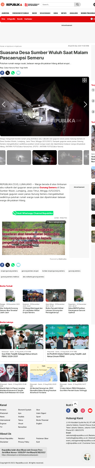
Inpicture (10, 46)
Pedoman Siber (42, 438)
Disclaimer (4, 442)
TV (1, 427)
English (39, 423)
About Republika (6, 438)
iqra (56, 13)
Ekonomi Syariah (20, 13)
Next (85, 138)
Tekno (20, 420)
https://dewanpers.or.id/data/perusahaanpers (20, 455)
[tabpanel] (44, 157)
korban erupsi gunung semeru (53, 271)
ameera (5, 13)
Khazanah (4, 413)
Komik (19, 19)
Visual (20, 423)
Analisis (21, 417)
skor (34, 13)
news (63, 13)
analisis (74, 13)
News (2, 417)
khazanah (45, 13)
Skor (38, 410)
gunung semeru (74, 271)
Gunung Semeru (48, 187)
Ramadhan (22, 427)
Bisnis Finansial (42, 420)
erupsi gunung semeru (9, 271)
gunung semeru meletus (10, 277)
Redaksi (21, 438)
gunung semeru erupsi (30, 271)
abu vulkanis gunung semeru (33, 277)
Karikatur (28, 19)
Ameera (3, 410)
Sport (38, 417)
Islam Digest (41, 413)
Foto (3, 19)
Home (2, 46)
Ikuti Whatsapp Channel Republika (35, 213)
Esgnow (3, 423)
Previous (3, 138)
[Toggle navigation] (2, 4)
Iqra (19, 413)
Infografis (11, 19)
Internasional (5, 420)
